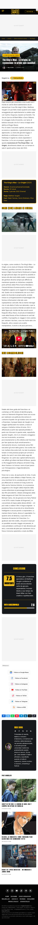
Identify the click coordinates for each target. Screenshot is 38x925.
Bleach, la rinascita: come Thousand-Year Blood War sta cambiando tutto (17, 838)
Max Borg (11, 67)
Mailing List (6, 899)
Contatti (15, 899)
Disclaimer (30, 899)
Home (7, 896)
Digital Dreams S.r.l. (26, 905)
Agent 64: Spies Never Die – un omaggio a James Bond (16, 871)
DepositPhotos (6, 911)
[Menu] (3, 11)
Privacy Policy (13, 901)
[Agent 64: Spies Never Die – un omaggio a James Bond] (19, 856)
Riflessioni (6, 665)
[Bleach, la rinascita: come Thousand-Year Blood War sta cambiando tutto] (19, 823)
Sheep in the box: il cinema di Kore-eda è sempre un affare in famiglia (16, 805)
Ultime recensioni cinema (11, 55)
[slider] (17, 99)
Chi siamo (14, 896)
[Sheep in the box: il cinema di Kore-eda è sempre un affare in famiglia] (19, 790)
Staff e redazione (25, 896)
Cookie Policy (25, 901)
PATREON (30, 11)
